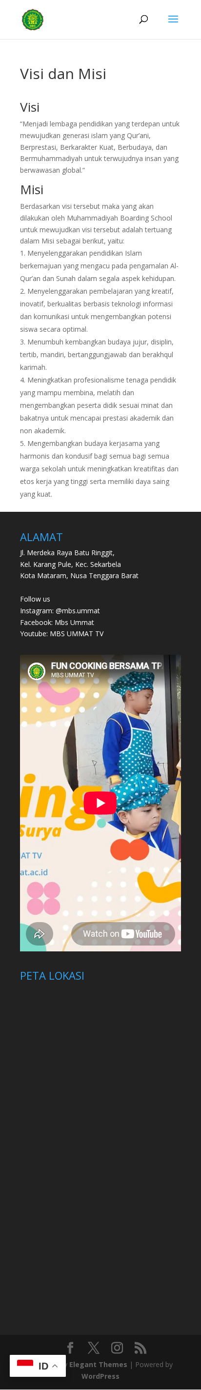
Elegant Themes (98, 1364)
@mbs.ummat (78, 610)
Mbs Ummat (74, 622)
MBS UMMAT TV (76, 633)
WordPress (100, 1376)
